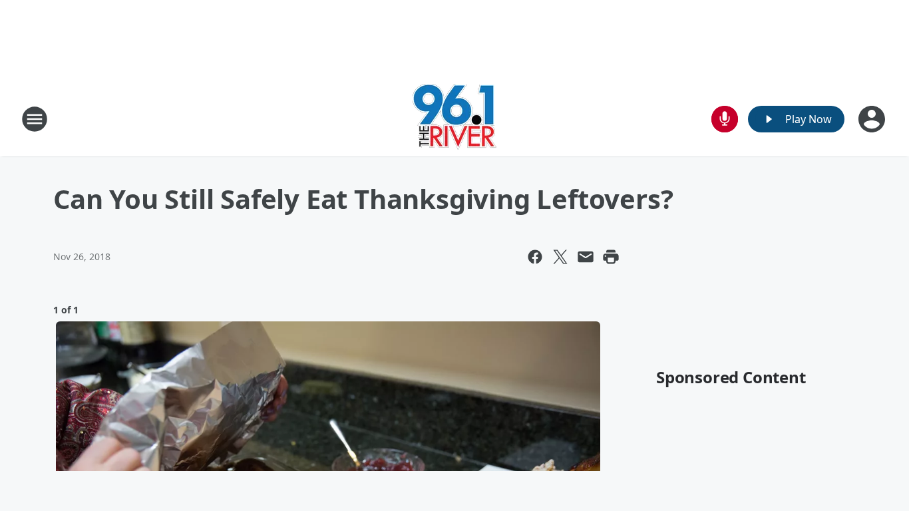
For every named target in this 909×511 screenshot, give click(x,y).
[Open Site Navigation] (34, 119)
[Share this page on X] (560, 257)
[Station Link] (454, 119)
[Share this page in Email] (585, 257)
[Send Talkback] (724, 119)
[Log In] (873, 119)
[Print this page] (611, 257)
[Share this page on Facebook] (535, 257)
